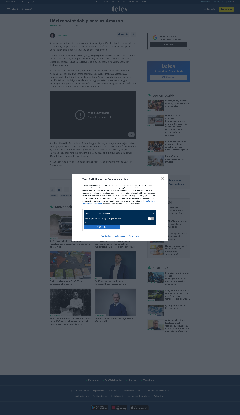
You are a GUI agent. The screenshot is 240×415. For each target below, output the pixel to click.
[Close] (163, 179)
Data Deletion (105, 236)
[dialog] (120, 207)
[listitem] (119, 213)
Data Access (120, 236)
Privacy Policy (134, 236)
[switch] (151, 218)
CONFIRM (102, 227)
